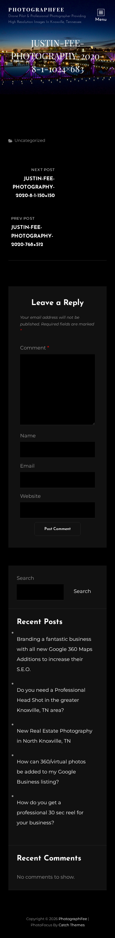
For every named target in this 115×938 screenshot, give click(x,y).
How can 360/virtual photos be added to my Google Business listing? (51, 772)
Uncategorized (30, 140)
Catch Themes (72, 925)
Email (27, 466)
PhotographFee (36, 9)
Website (30, 496)
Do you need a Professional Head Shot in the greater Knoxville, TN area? (51, 700)
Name (28, 436)
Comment (34, 348)
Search (25, 578)
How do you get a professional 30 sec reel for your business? (50, 812)
